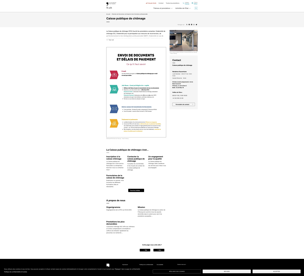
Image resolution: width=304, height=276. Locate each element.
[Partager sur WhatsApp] (194, 24)
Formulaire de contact (182, 104)
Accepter (276, 271)
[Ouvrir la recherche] (196, 8)
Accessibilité (160, 264)
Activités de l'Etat (181, 8)
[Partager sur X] (186, 24)
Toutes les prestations (172, 3)
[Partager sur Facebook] (189, 24)
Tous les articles (135, 190)
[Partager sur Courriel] (196, 24)
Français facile (151, 3)
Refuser (227, 271)
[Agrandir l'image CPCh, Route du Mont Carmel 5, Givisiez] (184, 40)
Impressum (125, 264)
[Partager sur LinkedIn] (191, 24)
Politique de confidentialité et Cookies (15, 272)
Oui (146, 250)
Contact (161, 3)
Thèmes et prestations (161, 8)
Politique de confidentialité (146, 264)
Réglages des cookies (177, 271)
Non (159, 250)
